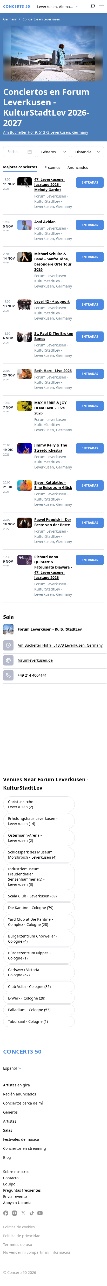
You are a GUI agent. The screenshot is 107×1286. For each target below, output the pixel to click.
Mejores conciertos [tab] (20, 166)
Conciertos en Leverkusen (41, 19)
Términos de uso (17, 1244)
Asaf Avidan (45, 221)
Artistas (9, 1121)
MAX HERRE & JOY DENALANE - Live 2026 (50, 407)
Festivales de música (21, 1139)
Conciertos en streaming (24, 1148)
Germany (10, 19)
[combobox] (57, 7)
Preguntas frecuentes (22, 1190)
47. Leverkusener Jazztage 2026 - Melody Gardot (49, 184)
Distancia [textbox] (83, 151)
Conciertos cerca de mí (23, 1103)
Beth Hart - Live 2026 (53, 370)
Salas (7, 1130)
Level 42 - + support (52, 301)
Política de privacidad (22, 1235)
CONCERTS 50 (16, 6)
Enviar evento (15, 1196)
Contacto (10, 1177)
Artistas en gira (16, 1085)
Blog (7, 1157)
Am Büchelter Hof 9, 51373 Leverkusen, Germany (45, 132)
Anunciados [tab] (78, 167)
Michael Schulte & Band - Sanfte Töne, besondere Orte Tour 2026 (52, 261)
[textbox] (13, 1068)
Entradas (90, 182)
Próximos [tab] (52, 167)
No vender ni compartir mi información (37, 1252)
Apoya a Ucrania (17, 1202)
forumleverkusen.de (35, 660)
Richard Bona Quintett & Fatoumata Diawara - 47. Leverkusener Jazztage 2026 (53, 567)
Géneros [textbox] (48, 151)
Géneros (10, 1112)
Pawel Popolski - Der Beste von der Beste (52, 522)
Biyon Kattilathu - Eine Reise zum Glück (53, 485)
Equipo (9, 1184)
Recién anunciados (19, 1094)
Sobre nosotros (16, 1171)
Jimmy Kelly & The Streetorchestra (50, 448)
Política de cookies (19, 1226)
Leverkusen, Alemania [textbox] (56, 6)
